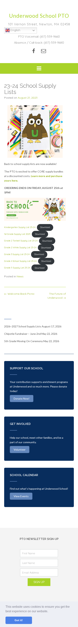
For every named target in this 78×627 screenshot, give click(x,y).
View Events (21, 496)
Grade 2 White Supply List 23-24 (20, 247)
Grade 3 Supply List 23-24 (17, 254)
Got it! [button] (19, 620)
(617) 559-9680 (54, 42)
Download (45, 227)
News (20, 276)
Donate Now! (22, 398)
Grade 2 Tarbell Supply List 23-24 (20, 241)
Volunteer (20, 449)
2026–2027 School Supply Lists (22, 326)
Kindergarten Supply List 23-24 (19, 227)
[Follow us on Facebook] (33, 51)
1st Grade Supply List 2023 (17, 234)
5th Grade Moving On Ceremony (23, 341)
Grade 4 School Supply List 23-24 (20, 261)
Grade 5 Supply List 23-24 (17, 268)
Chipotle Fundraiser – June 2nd (22, 333)
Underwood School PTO (39, 15)
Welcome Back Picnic (19, 293)
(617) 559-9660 (50, 36)
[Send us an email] (43, 51)
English (15, 30)
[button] (49, 611)
